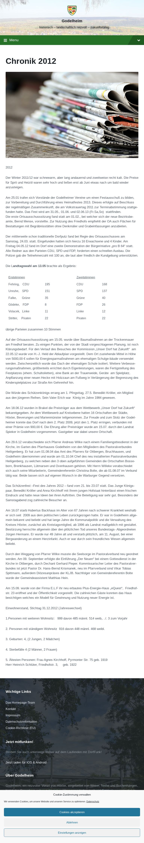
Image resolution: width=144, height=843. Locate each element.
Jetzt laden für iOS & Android (26, 762)
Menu (14, 40)
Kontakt (11, 709)
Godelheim (72, 21)
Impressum (13, 715)
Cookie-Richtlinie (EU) (21, 728)
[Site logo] (72, 14)
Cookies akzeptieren (72, 812)
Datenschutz (92, 801)
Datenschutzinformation (21, 721)
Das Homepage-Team (20, 702)
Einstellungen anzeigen (72, 832)
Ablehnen (72, 822)
